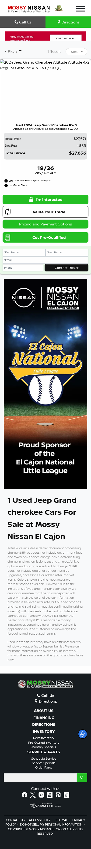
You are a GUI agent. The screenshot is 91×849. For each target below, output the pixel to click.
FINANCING (43, 718)
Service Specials (44, 763)
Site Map (62, 820)
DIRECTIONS (43, 725)
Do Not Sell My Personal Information (51, 824)
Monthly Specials (44, 747)
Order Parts (43, 767)
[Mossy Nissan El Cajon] (29, 8)
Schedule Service (43, 758)
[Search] (82, 777)
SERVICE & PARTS (43, 752)
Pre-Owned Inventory (43, 742)
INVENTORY (44, 732)
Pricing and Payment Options (45, 224)
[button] (82, 734)
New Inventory (43, 738)
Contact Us (15, 820)
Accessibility (40, 820)
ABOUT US (43, 711)
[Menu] (80, 9)
